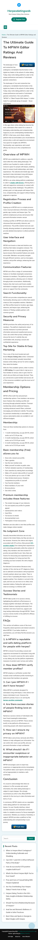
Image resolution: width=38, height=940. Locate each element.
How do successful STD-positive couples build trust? (18, 868)
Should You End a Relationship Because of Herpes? (20, 904)
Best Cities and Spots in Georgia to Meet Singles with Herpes (18, 917)
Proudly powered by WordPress (27, 931)
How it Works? (26, 936)
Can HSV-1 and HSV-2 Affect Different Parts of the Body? (20, 861)
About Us (17, 936)
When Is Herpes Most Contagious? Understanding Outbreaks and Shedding (19, 853)
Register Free (20, 19)
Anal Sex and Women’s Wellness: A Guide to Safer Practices (18, 910)
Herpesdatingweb (19, 11)
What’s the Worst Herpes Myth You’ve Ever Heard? (19, 874)
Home (4, 35)
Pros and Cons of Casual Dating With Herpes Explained (19, 881)
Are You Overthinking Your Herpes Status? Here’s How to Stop (18, 888)
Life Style (10, 936)
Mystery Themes (25, 933)
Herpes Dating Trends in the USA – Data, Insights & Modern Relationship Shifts (19, 896)
